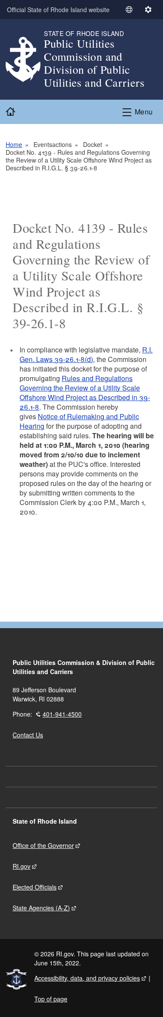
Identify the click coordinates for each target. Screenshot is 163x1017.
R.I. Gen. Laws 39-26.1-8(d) (86, 354)
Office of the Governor (43, 845)
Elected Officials (35, 887)
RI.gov (21, 866)
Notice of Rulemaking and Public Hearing (79, 421)
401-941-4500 (62, 714)
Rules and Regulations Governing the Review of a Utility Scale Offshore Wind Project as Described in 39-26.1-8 (85, 392)
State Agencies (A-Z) (41, 907)
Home (14, 144)
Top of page (50, 998)
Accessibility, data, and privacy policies (87, 978)
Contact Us (28, 734)
